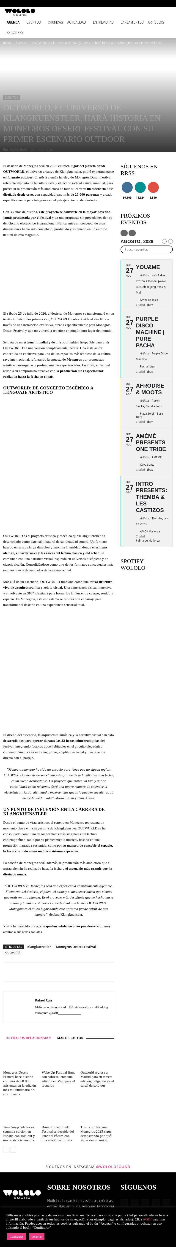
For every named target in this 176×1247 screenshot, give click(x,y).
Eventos (34, 22)
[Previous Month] (164, 241)
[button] (123, 3)
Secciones (15, 32)
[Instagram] (137, 3)
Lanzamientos (132, 22)
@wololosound (113, 1166)
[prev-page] (6, 1150)
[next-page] (13, 1150)
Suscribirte (154, 182)
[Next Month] (170, 241)
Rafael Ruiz (18, 149)
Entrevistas (103, 22)
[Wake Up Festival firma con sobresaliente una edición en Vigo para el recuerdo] (58, 1057)
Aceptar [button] (37, 1236)
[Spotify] (152, 3)
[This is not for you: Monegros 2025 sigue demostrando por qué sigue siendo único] (97, 1111)
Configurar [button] (16, 1236)
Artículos (156, 22)
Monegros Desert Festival (76, 947)
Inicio (7, 42)
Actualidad (76, 22)
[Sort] (132, 233)
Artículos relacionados (29, 1038)
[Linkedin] (145, 3)
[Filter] (124, 233)
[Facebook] (130, 3)
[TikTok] (160, 3)
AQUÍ (147, 1219)
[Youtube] (168, 3)
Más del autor (70, 1038)
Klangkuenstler (39, 947)
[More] (83, 972)
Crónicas (55, 22)
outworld (12, 952)
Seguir (127, 182)
